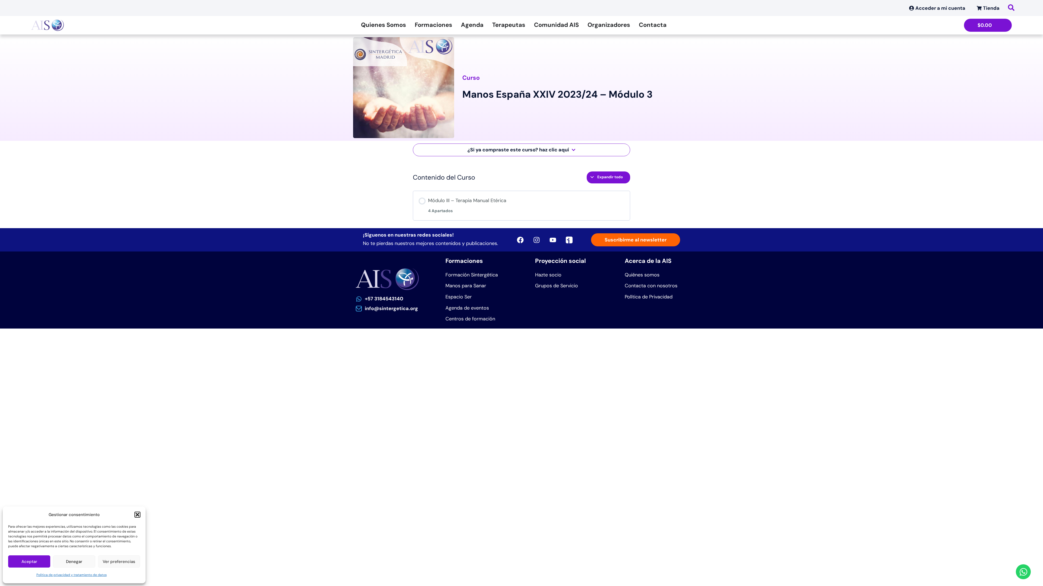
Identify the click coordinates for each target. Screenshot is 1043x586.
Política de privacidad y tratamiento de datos (71, 575)
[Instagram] (536, 240)
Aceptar (29, 561)
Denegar (74, 561)
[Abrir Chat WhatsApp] (1023, 571)
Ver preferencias (119, 561)
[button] (137, 514)
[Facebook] (520, 240)
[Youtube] (553, 240)
